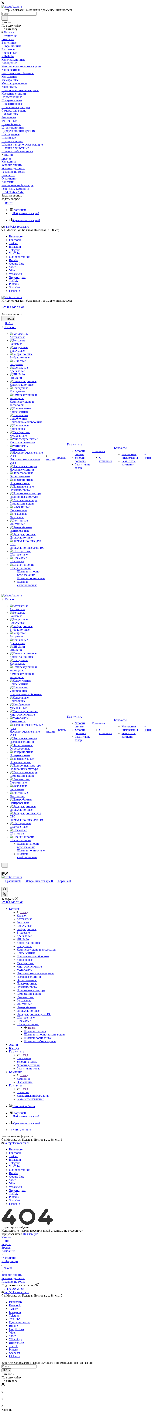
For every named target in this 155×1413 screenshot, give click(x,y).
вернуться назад (12, 1234)
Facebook (15, 239)
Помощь (7, 1268)
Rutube (13, 260)
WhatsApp (15, 273)
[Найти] (5, 18)
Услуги (6, 1244)
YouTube (14, 253)
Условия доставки (13, 1278)
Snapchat (14, 287)
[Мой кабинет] (3, 869)
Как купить (24, 1058)
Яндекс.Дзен (17, 277)
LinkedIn (14, 290)
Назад (24, 912)
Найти (6, 1370)
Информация (10, 1261)
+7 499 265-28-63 (13, 192)
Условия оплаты (12, 1274)
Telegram (14, 250)
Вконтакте (15, 236)
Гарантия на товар (13, 1281)
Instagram (15, 246)
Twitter (13, 243)
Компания (23, 1078)
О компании (9, 1257)
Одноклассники (19, 256)
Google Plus (16, 263)
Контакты (23, 1092)
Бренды (6, 1247)
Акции (6, 1240)
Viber (12, 267)
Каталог (22, 915)
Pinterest (14, 284)
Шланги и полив (35, 1031)
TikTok (13, 280)
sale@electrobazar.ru (16, 226)
